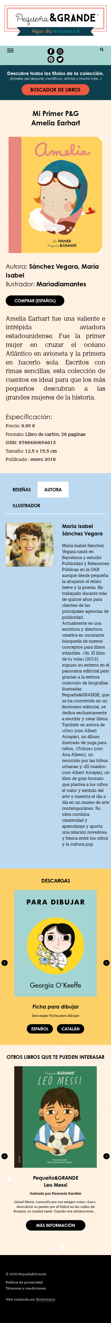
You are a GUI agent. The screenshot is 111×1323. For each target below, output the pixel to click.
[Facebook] (51, 51)
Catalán (70, 1029)
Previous (4, 963)
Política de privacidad (24, 1282)
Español (39, 1029)
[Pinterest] (51, 59)
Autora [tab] (53, 489)
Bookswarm (45, 1299)
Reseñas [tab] (22, 489)
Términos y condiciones (26, 1288)
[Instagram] (60, 51)
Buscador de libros (55, 89)
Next (106, 963)
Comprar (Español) (35, 300)
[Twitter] (60, 59)
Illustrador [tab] (26, 505)
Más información (55, 1225)
